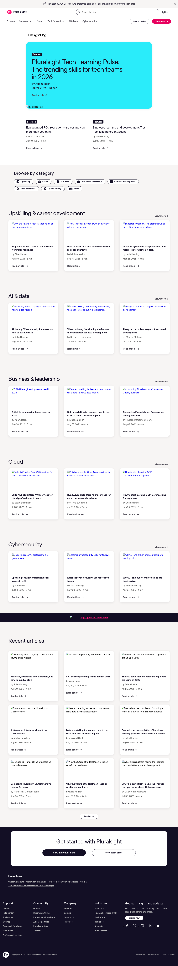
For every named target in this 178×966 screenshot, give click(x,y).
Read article (38, 95)
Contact (6, 908)
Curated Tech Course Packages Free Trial (68, 882)
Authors (37, 931)
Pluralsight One (40, 926)
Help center (8, 913)
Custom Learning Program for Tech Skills (27, 882)
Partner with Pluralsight (44, 917)
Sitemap (6, 922)
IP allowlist (8, 917)
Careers (67, 913)
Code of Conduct (168, 954)
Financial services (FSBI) (106, 913)
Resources (69, 922)
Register (130, 4)
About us (68, 908)
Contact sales (139, 21)
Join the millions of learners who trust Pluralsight (31, 886)
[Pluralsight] (17, 12)
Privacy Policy (153, 954)
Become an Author (41, 913)
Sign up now (134, 918)
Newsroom (69, 917)
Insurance (99, 922)
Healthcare (100, 917)
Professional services (12, 935)
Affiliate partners (41, 922)
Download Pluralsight (13, 926)
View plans (8, 931)
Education (99, 908)
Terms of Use (140, 954)
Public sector (101, 931)
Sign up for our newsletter (94, 617)
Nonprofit (99, 926)
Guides (36, 908)
